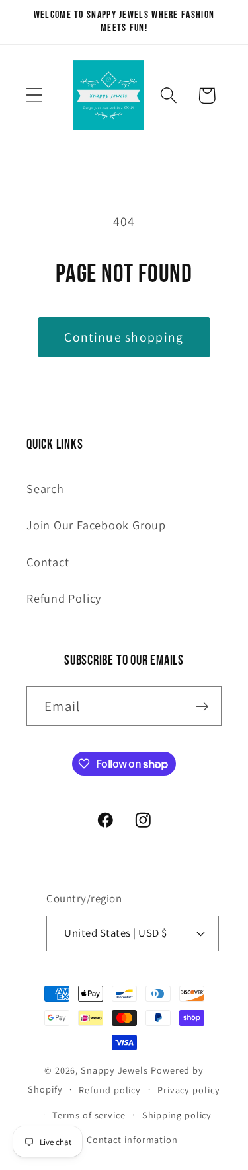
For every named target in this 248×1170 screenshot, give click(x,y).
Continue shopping (123, 337)
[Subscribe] (202, 706)
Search (45, 488)
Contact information (132, 1139)
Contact (47, 561)
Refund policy (110, 1089)
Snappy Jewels (114, 1070)
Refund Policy (63, 598)
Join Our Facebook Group (96, 524)
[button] (34, 95)
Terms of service (89, 1115)
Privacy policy (188, 1089)
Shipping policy (177, 1115)
